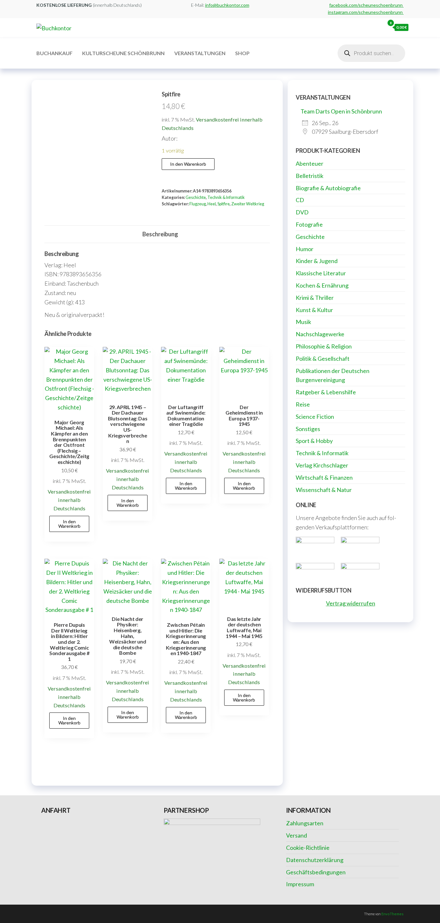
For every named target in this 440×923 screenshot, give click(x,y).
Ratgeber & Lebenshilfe (326, 392)
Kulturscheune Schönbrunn (123, 53)
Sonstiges (308, 428)
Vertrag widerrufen (350, 603)
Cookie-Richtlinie (308, 847)
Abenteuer (309, 163)
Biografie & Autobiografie (328, 187)
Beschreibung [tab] (160, 234)
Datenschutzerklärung (314, 859)
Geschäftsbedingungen (316, 872)
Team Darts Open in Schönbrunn (341, 111)
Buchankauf (54, 53)
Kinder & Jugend (317, 260)
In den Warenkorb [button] (69, 524)
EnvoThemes (392, 914)
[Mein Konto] (378, 27)
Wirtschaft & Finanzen (324, 477)
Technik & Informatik (226, 197)
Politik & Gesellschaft (322, 358)
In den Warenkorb (188, 164)
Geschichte (196, 197)
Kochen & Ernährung (322, 285)
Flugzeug (197, 203)
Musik (303, 321)
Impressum (300, 884)
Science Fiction (315, 416)
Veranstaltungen (199, 53)
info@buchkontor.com (227, 5)
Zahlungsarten (304, 823)
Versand (296, 835)
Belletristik (309, 175)
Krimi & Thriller (315, 297)
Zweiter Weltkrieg (247, 203)
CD (300, 199)
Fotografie (309, 224)
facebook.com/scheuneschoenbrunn (366, 5)
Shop (242, 53)
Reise (303, 404)
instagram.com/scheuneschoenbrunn (366, 12)
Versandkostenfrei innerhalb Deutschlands (69, 499)
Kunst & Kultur (314, 309)
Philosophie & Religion (324, 346)
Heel (211, 203)
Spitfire (223, 203)
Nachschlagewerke (320, 334)
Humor (304, 248)
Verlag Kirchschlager (322, 465)
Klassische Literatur (321, 273)
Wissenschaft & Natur (324, 489)
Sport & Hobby (314, 440)
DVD (302, 212)
